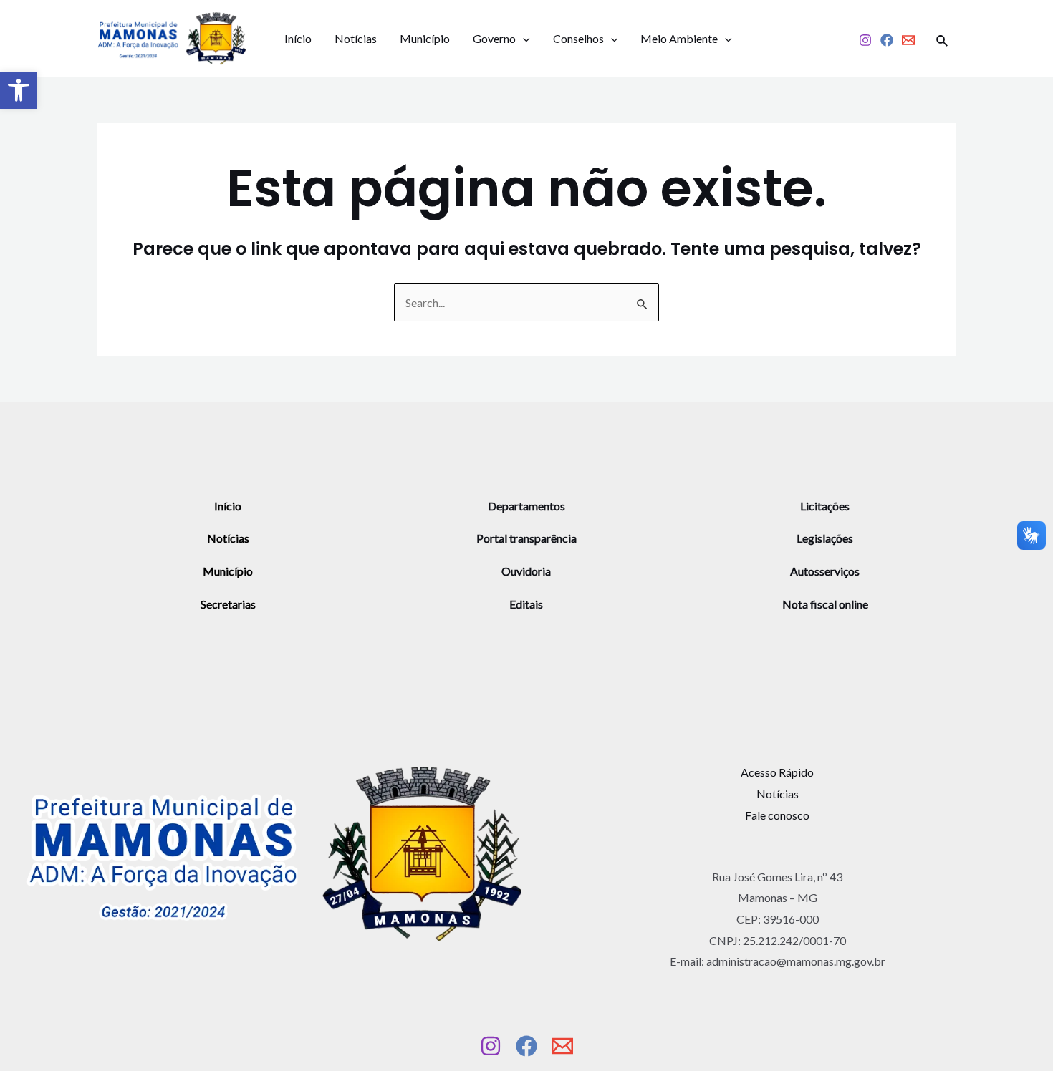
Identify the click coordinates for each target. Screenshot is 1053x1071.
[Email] (908, 40)
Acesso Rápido (777, 772)
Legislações (825, 538)
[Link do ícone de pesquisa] (942, 38)
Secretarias (228, 604)
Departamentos (526, 506)
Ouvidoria (526, 571)
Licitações (825, 506)
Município (425, 38)
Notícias (356, 38)
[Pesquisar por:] (526, 302)
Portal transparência (526, 538)
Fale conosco (777, 815)
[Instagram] (865, 40)
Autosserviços (825, 571)
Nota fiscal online (825, 604)
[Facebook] (886, 40)
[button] (18, 90)
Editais (526, 604)
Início (298, 38)
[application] (523, 38)
